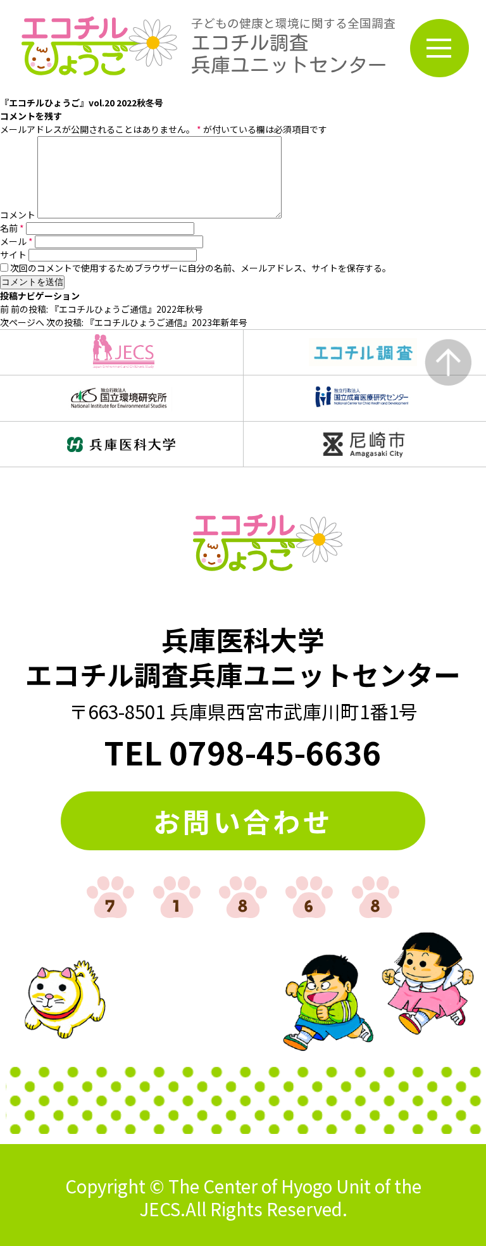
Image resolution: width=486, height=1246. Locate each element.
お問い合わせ (243, 821)
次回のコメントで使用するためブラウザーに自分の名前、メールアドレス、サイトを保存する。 (200, 267)
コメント (17, 214)
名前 (12, 228)
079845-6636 (275, 751)
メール (16, 241)
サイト (13, 254)
